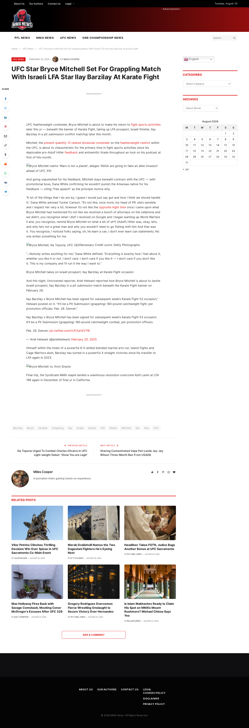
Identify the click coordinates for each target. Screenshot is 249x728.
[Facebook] (5, 98)
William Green (134, 621)
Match (113, 428)
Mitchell (126, 428)
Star (146, 428)
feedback (71, 152)
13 (210, 145)
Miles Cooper (71, 59)
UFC (156, 428)
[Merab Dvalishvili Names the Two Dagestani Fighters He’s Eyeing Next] (93, 523)
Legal (68, 3)
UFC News (68, 38)
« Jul (185, 169)
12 (202, 145)
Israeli (80, 428)
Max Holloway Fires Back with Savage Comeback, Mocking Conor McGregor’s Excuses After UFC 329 (37, 607)
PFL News (22, 38)
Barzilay (17, 428)
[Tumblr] (5, 154)
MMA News (45, 38)
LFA (103, 428)
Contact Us (54, 3)
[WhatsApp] (5, 173)
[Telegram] (5, 191)
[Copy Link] (5, 145)
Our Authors (36, 3)
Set (138, 428)
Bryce (30, 428)
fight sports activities (146, 124)
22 (225, 150)
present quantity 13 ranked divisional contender (77, 143)
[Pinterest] (5, 126)
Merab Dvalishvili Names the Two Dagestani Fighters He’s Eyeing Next (91, 549)
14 (217, 145)
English (193, 59)
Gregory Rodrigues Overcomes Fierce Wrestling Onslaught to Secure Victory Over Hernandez (91, 607)
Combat (42, 428)
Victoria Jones (134, 554)
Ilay (70, 428)
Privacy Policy (154, 704)
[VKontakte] (5, 182)
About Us (19, 3)
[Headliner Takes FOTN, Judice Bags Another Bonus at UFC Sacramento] (150, 523)
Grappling (58, 428)
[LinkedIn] (5, 117)
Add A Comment (94, 634)
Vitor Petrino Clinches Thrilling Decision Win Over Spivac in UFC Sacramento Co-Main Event (34, 549)
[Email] (5, 136)
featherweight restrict (135, 143)
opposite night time (112, 207)
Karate (92, 428)
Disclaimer (151, 698)
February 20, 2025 (84, 339)
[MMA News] (22, 19)
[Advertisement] (171, 19)
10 (186, 145)
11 (194, 145)
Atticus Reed (76, 558)
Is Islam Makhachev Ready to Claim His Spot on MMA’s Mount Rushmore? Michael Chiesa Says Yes (149, 609)
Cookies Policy (154, 692)
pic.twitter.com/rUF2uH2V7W (69, 330)
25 (194, 156)
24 (186, 156)
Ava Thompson (21, 617)
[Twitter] (5, 108)
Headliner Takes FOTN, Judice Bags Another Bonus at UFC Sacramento (149, 547)
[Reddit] (5, 163)
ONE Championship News (102, 38)
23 (233, 150)
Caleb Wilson (20, 558)
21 (217, 150)
